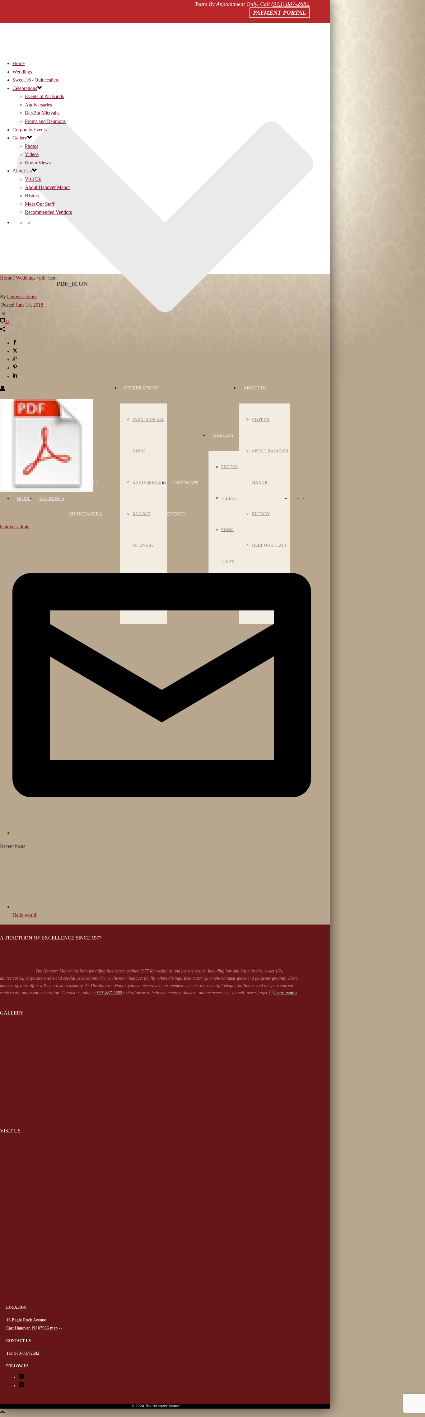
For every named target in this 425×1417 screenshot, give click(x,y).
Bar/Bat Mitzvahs (42, 112)
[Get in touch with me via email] (161, 833)
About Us (255, 387)
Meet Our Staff (39, 204)
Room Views (38, 162)
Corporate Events (29, 129)
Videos (229, 498)
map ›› (56, 1328)
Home (23, 498)
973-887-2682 (109, 993)
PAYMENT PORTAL (279, 12)
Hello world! (25, 915)
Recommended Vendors (48, 212)
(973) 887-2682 (290, 4)
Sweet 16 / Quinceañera (35, 79)
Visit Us (261, 419)
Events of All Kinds (44, 96)
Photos (229, 467)
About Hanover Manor (47, 187)
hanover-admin (22, 296)
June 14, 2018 (29, 305)
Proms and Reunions (45, 121)
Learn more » (285, 993)
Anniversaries (150, 482)
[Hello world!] (46, 906)
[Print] (2, 389)
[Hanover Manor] (155, 1300)
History (261, 514)
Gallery (223, 435)
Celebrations (141, 387)
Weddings (51, 498)
